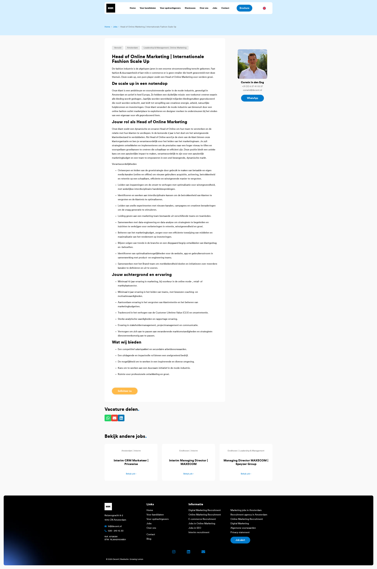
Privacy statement (240, 532)
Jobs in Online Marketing (201, 523)
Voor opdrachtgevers (170, 8)
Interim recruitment (198, 532)
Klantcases (190, 8)
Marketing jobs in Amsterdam (246, 510)
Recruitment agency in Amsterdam (248, 515)
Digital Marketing (239, 523)
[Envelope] (203, 551)
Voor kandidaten (148, 8)
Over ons (204, 8)
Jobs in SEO (194, 528)
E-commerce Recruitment (202, 519)
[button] (117, 48)
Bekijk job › (131, 474)
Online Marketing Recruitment (204, 515)
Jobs (215, 8)
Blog (149, 539)
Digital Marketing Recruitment (204, 510)
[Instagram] (173, 551)
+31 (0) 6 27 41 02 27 (252, 86)
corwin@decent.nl (252, 90)
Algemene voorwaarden (243, 528)
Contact (225, 8)
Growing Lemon (136, 559)
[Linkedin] (188, 551)
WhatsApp (252, 98)
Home (133, 8)
